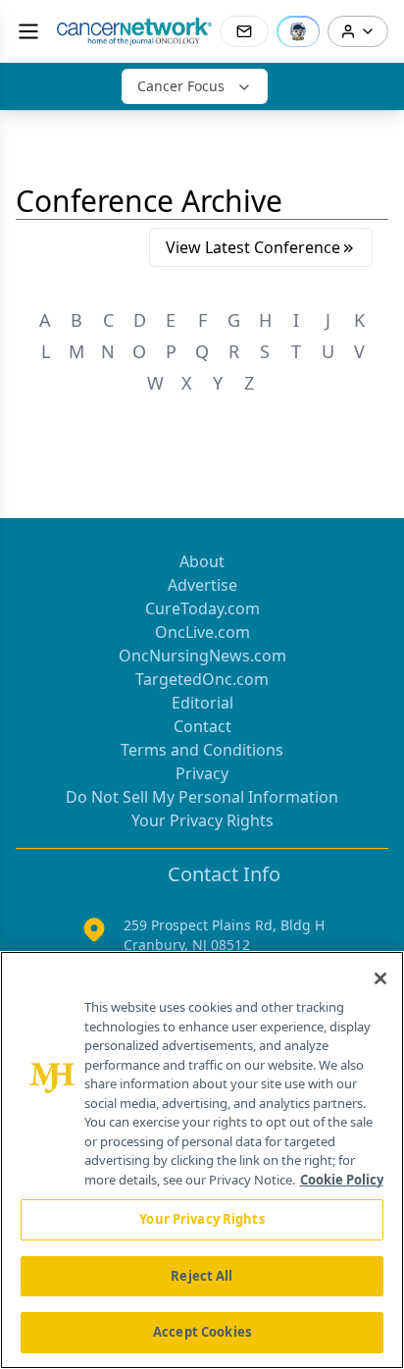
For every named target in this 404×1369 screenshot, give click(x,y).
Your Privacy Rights (202, 820)
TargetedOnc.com (202, 679)
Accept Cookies (202, 1332)
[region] (202, 1160)
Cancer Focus (181, 86)
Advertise (202, 585)
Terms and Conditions (202, 750)
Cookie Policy (341, 1179)
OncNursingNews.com (202, 655)
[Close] (380, 978)
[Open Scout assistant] (298, 31)
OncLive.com (202, 632)
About (202, 561)
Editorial (202, 702)
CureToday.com (202, 608)
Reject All (201, 1276)
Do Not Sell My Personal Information (202, 797)
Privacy (202, 773)
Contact (202, 726)
